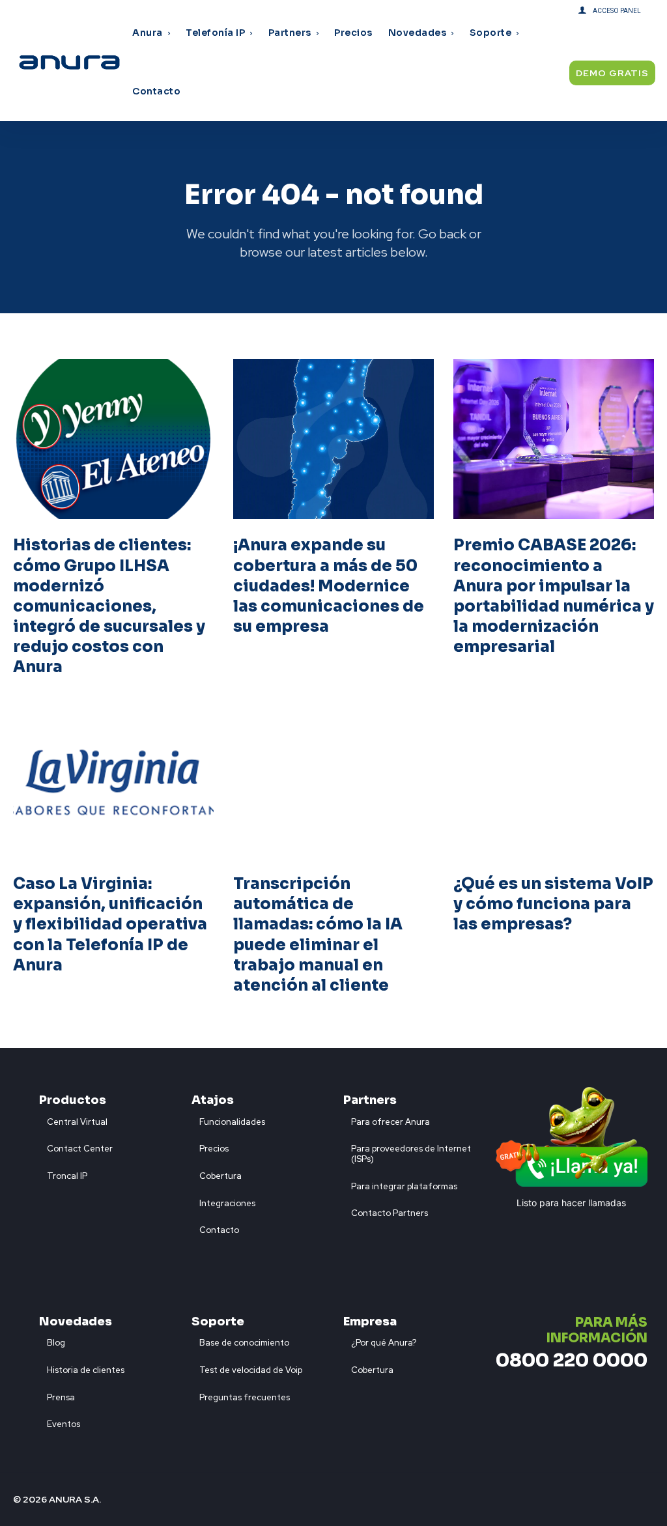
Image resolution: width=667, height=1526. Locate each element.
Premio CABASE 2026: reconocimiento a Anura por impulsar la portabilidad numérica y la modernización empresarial (553, 596)
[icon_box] (73, 1118)
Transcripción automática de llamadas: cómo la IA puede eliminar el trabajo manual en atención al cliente (318, 934)
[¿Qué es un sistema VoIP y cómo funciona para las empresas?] (553, 778)
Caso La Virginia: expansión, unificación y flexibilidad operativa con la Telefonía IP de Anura (110, 924)
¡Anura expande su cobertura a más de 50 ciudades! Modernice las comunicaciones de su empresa (328, 585)
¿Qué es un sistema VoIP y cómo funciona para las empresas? (553, 904)
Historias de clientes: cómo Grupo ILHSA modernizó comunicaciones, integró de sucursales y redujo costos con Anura (109, 606)
